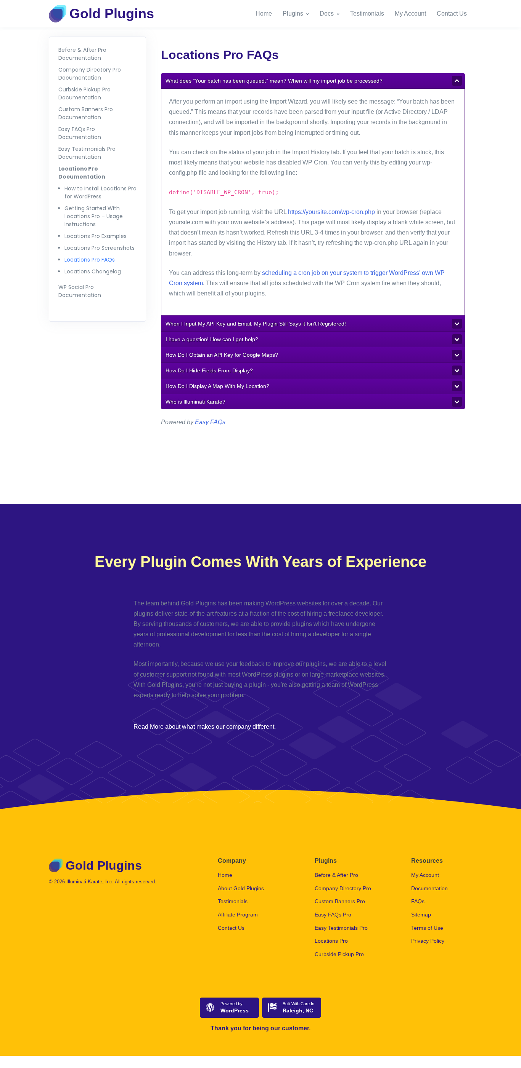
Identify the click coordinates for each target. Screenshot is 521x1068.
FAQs (418, 901)
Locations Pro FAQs (89, 259)
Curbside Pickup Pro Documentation (84, 93)
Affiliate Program (238, 915)
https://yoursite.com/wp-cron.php (331, 212)
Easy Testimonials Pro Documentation (87, 153)
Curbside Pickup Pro (339, 954)
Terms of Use (427, 928)
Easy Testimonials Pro (341, 928)
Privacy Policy (427, 941)
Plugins (293, 13)
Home (264, 13)
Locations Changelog (92, 271)
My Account (410, 13)
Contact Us (452, 13)
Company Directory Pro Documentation (89, 73)
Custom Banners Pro (340, 901)
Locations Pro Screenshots (99, 248)
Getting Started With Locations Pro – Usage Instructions (93, 216)
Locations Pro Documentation (81, 172)
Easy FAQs (210, 422)
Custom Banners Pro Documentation (85, 113)
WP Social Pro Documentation (79, 291)
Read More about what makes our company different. (204, 726)
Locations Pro (331, 941)
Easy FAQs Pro (333, 915)
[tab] (313, 80)
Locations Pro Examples (95, 236)
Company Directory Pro (343, 888)
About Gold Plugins (241, 888)
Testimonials (367, 13)
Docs (327, 13)
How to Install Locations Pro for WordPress (100, 192)
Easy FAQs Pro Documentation (79, 133)
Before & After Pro (336, 875)
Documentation (429, 888)
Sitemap (421, 915)
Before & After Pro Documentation (82, 54)
